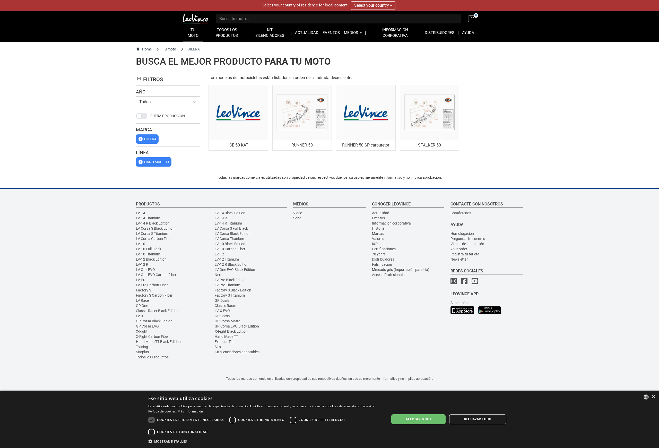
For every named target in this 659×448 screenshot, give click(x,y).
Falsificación (382, 264)
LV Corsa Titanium (229, 239)
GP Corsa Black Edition (154, 321)
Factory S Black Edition (233, 290)
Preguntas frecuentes (467, 239)
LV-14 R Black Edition (153, 223)
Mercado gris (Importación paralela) (400, 270)
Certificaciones (384, 249)
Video (297, 213)
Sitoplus (142, 352)
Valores (378, 239)
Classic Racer (225, 306)
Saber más (458, 303)
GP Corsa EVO (147, 326)
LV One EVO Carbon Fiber (156, 275)
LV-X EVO (222, 311)
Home (147, 49)
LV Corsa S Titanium (152, 233)
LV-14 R (221, 218)
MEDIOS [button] (351, 33)
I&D (375, 244)
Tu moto (169, 49)
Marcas (378, 233)
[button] (265, 441)
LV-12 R (142, 264)
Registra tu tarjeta (464, 254)
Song (297, 218)
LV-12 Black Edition (151, 259)
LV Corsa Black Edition (232, 233)
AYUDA (468, 33)
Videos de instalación (467, 244)
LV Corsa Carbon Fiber (154, 239)
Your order (458, 249)
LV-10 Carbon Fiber (230, 249)
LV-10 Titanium (148, 254)
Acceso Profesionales (389, 275)
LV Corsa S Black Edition (155, 228)
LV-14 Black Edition (230, 213)
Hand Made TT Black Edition (158, 342)
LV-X (139, 316)
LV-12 (219, 254)
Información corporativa (391, 223)
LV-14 (140, 213)
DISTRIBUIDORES (439, 33)
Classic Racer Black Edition (157, 311)
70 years (379, 254)
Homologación (462, 233)
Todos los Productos (152, 357)
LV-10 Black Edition (230, 244)
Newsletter (459, 259)
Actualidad (380, 213)
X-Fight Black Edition (231, 331)
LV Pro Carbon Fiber (152, 285)
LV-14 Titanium (148, 218)
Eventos (378, 218)
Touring (142, 347)
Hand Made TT (226, 336)
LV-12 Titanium (227, 259)
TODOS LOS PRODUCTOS (227, 33)
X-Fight (142, 331)
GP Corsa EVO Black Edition (237, 326)
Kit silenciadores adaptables (237, 352)
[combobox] (646, 397)
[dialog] (329, 419)
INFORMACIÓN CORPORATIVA (395, 33)
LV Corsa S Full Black (231, 228)
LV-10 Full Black (148, 249)
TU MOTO (193, 33)
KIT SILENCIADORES (269, 33)
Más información (190, 411)
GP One (142, 306)
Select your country (372, 5)
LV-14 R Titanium (228, 223)
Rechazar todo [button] (478, 419)
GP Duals (222, 300)
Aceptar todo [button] (418, 419)
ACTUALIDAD (306, 33)
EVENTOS (331, 33)
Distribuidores (383, 259)
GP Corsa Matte (227, 321)
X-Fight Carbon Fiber (152, 336)
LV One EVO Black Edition (235, 270)
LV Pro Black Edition (231, 280)
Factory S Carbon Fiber (154, 295)
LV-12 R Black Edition (231, 264)
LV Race (142, 300)
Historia (378, 228)
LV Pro (141, 280)
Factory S (143, 290)
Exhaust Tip (224, 342)
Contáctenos (460, 213)
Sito (218, 347)
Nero (218, 275)
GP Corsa (222, 316)
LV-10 (140, 244)
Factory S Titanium (230, 295)
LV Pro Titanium (227, 285)
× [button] (653, 397)
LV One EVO (145, 270)
